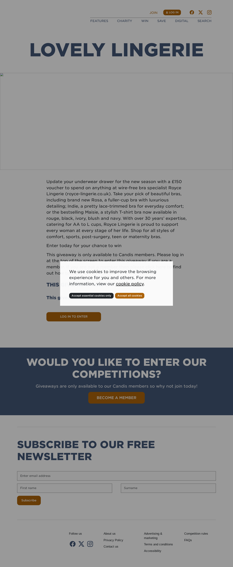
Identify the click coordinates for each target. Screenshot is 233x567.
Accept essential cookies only (91, 295)
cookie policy (130, 283)
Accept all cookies (129, 295)
